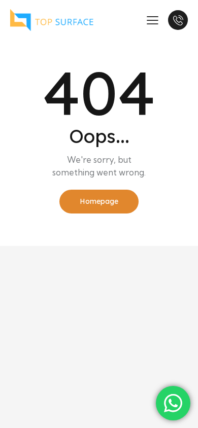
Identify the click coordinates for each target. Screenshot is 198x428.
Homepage (99, 201)
